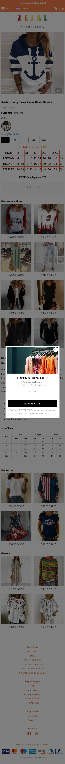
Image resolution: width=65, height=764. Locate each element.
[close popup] (55, 349)
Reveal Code (32, 404)
